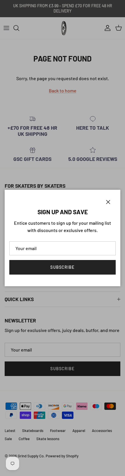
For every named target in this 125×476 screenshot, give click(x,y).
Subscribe (62, 267)
